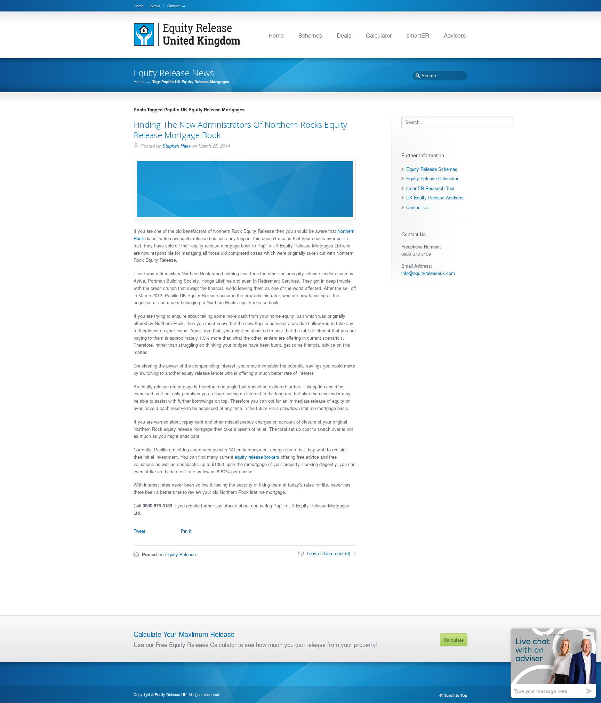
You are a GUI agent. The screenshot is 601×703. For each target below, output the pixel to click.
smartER (418, 35)
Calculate (454, 640)
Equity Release (180, 554)
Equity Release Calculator (432, 178)
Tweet (139, 531)
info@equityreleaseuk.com (428, 273)
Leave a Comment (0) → (331, 553)
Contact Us (417, 207)
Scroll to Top (455, 695)
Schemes (310, 35)
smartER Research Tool (430, 188)
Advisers (455, 35)
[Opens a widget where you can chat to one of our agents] (553, 663)
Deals (344, 35)
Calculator (379, 35)
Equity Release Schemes (431, 169)
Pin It (186, 531)
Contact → (176, 5)
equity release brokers (257, 456)
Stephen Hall (175, 145)
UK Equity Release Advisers (435, 197)
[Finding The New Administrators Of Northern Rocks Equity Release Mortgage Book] (243, 215)
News (155, 5)
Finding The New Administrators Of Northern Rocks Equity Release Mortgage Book (240, 130)
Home (139, 5)
